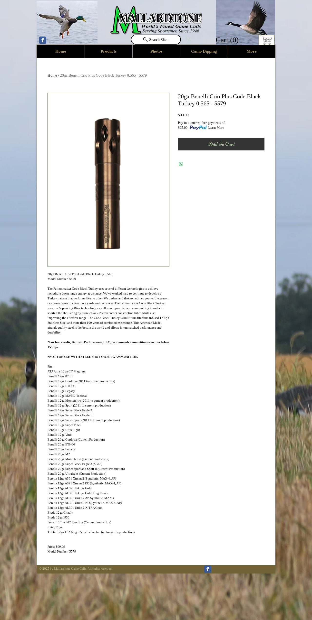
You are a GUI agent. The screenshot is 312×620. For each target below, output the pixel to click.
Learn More (216, 128)
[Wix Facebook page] (42, 40)
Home (52, 75)
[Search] (188, 39)
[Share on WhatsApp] (181, 164)
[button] (228, 40)
